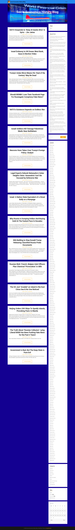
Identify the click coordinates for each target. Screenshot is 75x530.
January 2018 (52, 326)
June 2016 (51, 360)
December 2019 (52, 286)
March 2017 (52, 344)
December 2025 (52, 159)
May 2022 (51, 235)
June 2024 (51, 191)
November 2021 (52, 245)
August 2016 (52, 356)
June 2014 (51, 402)
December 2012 (52, 434)
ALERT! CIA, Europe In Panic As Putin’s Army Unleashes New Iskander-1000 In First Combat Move (57, 130)
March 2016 (52, 365)
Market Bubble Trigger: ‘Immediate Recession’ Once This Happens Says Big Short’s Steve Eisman (57, 116)
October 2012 (52, 437)
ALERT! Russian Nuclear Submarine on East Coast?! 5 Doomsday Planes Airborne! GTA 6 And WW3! (58, 50)
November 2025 (52, 161)
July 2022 (51, 231)
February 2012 (52, 451)
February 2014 (52, 409)
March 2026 (52, 154)
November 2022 (52, 224)
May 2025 (51, 171)
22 (51, 515)
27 (62, 515)
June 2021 (51, 254)
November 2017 (52, 330)
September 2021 (52, 249)
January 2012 (52, 453)
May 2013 (51, 425)
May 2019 (51, 298)
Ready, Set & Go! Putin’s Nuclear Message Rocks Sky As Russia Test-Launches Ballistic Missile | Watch (57, 46)
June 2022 (51, 233)
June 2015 (51, 381)
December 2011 (52, 455)
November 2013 (52, 414)
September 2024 (52, 185)
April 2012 (51, 448)
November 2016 (52, 351)
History (51, 475)
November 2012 (52, 435)
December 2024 (52, 180)
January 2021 (52, 263)
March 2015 (52, 386)
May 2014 (51, 404)
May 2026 (51, 150)
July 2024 (51, 189)
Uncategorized (52, 484)
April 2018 (51, 321)
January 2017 (52, 347)
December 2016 (52, 349)
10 (55, 510)
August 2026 (52, 145)
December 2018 (52, 307)
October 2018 (52, 310)
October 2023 (52, 205)
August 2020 (52, 272)
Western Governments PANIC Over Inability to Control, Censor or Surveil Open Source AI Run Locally (57, 71)
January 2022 (52, 242)
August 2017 (52, 335)
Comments (52, 496)
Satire (51, 479)
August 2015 (52, 377)
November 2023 (52, 203)
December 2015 (52, 370)
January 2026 (52, 157)
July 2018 (51, 316)
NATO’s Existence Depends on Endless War (27, 110)
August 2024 (52, 187)
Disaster (51, 468)
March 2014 (52, 407)
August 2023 (52, 208)
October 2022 (52, 226)
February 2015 (52, 388)
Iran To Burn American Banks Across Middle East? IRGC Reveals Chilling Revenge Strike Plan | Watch (58, 88)
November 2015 (52, 372)
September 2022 (52, 228)
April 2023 (51, 215)
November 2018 (52, 309)
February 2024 (52, 198)
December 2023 (52, 201)
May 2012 (51, 446)
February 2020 (52, 282)
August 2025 (52, 166)
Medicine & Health (53, 477)
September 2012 (52, 439)
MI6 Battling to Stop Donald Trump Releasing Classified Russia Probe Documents (27, 242)
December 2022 (52, 222)
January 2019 (52, 305)
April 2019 (51, 300)
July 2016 (51, 358)
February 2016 (52, 367)
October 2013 (52, 416)
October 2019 (52, 289)
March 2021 (52, 259)
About (66, 1)
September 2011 (52, 458)
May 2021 (51, 256)
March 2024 (52, 196)
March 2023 (52, 217)
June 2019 (51, 296)
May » (64, 520)
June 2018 (51, 317)
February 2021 (52, 261)
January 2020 (52, 284)
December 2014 (52, 391)
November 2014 (52, 393)
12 (60, 510)
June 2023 (51, 212)
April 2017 (51, 342)
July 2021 (51, 252)
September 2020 (52, 270)
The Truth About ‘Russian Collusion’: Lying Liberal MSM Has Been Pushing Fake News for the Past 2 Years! (27, 332)
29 (51, 517)
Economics (52, 470)
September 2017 (52, 333)
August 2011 (52, 460)
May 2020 (51, 277)
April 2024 (51, 194)
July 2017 (51, 337)
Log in (51, 492)
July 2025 (51, 168)
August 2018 (52, 314)
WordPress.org (52, 497)
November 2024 (52, 182)
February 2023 (52, 219)
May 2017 (51, 340)
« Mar (51, 520)
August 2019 (52, 293)
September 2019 (52, 291)
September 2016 (52, 354)
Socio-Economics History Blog (17, 1)
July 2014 (51, 400)
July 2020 (51, 273)
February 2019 (52, 303)
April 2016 (51, 363)
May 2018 (51, 319)
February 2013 (52, 430)
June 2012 (51, 444)
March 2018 (52, 323)
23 (53, 515)
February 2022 (52, 240)
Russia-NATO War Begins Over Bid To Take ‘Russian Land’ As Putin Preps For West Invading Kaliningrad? (57, 123)
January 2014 (52, 411)
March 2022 (52, 238)
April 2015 (51, 384)
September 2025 (52, 164)
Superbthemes (48, 528)
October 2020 (52, 268)
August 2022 (52, 229)
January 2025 (52, 178)
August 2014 (52, 398)
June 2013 (51, 423)
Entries (52, 494)
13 (62, 510)
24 (55, 515)
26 (60, 515)
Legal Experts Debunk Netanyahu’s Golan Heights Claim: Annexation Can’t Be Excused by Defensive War (27, 175)
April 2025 (51, 173)
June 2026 (51, 148)
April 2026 (51, 152)
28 (64, 515)
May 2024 (51, 192)
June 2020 (51, 275)
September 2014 (52, 397)
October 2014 (52, 395)
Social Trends (52, 482)
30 (53, 517)
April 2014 (51, 405)
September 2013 (52, 418)
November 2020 (52, 266)
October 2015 (52, 374)
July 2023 (51, 210)
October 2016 (52, 353)
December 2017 (52, 328)
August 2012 (52, 441)
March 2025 (52, 175)
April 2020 (51, 279)
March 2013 (52, 428)
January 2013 (52, 432)
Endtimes (51, 472)
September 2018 (52, 312)
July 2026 (51, 147)
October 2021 (52, 247)
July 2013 (51, 421)
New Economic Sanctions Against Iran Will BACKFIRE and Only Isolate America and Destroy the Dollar (57, 76)
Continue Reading (27, 43)
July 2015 (51, 379)
